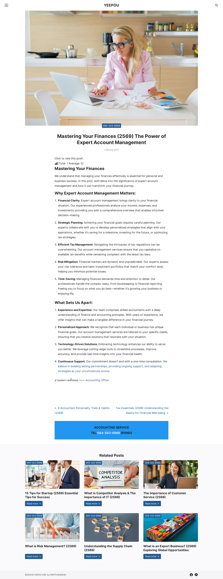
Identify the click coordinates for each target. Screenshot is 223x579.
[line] (196, 575)
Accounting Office (97, 380)
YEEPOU (111, 5)
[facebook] (191, 575)
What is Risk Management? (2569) (50, 546)
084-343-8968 (111, 125)
